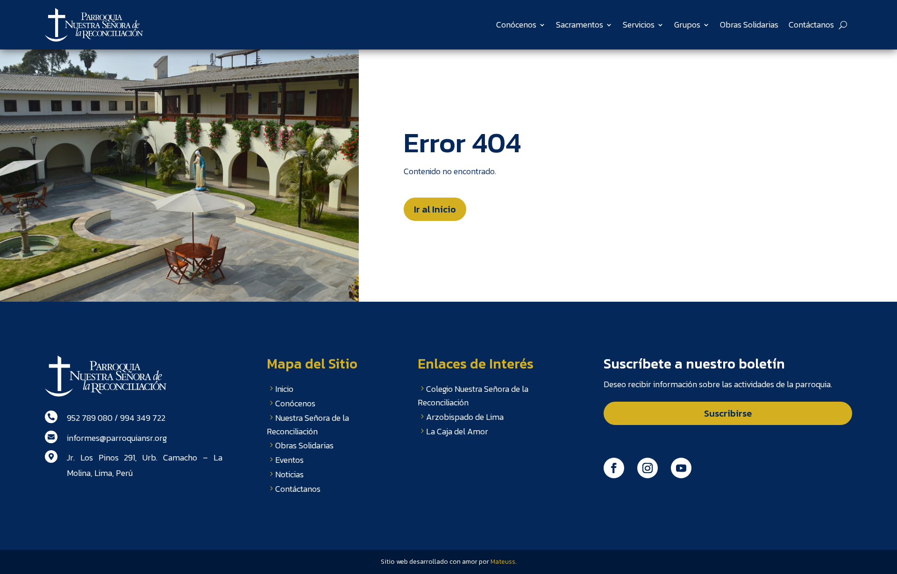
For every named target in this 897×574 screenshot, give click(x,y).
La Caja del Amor (457, 431)
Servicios (639, 24)
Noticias (289, 474)
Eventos (289, 460)
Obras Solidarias (749, 24)
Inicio (284, 389)
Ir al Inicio (435, 209)
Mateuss (503, 562)
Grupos (687, 24)
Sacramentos (579, 24)
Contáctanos (811, 24)
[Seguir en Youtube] (681, 468)
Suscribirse (728, 413)
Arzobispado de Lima (465, 417)
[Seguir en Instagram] (647, 468)
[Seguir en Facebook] (614, 468)
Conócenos (516, 24)
